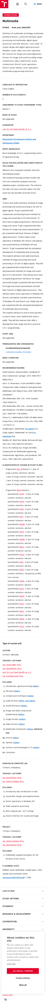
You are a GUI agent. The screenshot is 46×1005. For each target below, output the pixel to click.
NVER (22, 501)
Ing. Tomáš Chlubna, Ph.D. (13, 781)
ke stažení (29, 429)
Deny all (23, 985)
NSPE (22, 532)
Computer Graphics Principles (18, 352)
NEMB (22, 524)
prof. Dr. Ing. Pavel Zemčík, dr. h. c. (17, 129)
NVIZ (22, 562)
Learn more (11, 964)
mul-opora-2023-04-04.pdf (14, 877)
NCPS (22, 626)
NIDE (22, 509)
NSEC (22, 604)
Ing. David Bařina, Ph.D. (12, 668)
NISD (22, 588)
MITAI (19, 490)
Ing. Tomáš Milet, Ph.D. (12, 664)
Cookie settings (23, 978)
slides (35, 686)
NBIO (22, 547)
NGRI (22, 569)
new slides (30, 701)
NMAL (22, 619)
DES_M (19, 469)
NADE (22, 581)
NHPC (22, 494)
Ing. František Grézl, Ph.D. (13, 676)
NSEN (22, 554)
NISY (22, 516)
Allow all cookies (23, 971)
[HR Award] (6, 999)
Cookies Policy (8, 995)
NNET (22, 611)
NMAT (22, 596)
